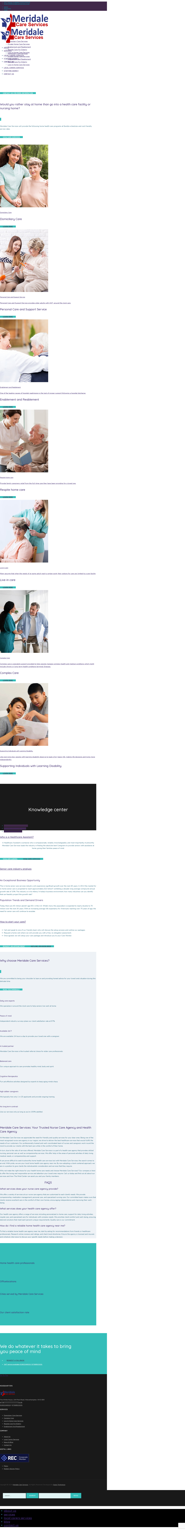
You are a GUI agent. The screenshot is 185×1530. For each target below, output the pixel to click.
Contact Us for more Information (18, 93)
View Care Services (31, 859)
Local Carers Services (11, 1439)
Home (6, 7)
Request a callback (15, 1360)
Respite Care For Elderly (17, 50)
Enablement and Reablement (19, 47)
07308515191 (17, 1405)
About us (7, 1437)
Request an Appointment (14, 946)
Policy (6, 1466)
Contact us (9, 74)
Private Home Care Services (19, 44)
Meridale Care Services (20, 1485)
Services (8, 51)
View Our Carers (10, 859)
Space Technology (59, 1485)
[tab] (16, 826)
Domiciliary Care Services (18, 53)
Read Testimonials (11, 989)
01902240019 (5, 1405)
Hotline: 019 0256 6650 (41, 946)
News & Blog (8, 1442)
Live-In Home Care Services (13, 1421)
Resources (7, 8)
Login (6, 10)
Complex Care (9, 1418)
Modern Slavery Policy (12, 1469)
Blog (7, 1521)
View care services (11, 137)
